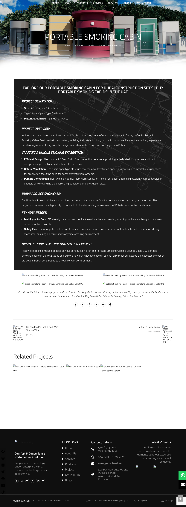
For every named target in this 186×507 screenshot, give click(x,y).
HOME (56, 3)
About (68, 3)
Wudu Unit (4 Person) (83, 378)
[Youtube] (43, 481)
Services (98, 3)
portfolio (79, 45)
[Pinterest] (38, 481)
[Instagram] (22, 481)
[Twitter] (32, 481)
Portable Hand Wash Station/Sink (40, 387)
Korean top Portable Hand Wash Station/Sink (127, 387)
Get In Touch (143, 3)
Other (91, 45)
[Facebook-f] (17, 481)
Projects (113, 3)
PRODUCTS (82, 3)
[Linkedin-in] (27, 481)
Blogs (127, 3)
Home (67, 45)
